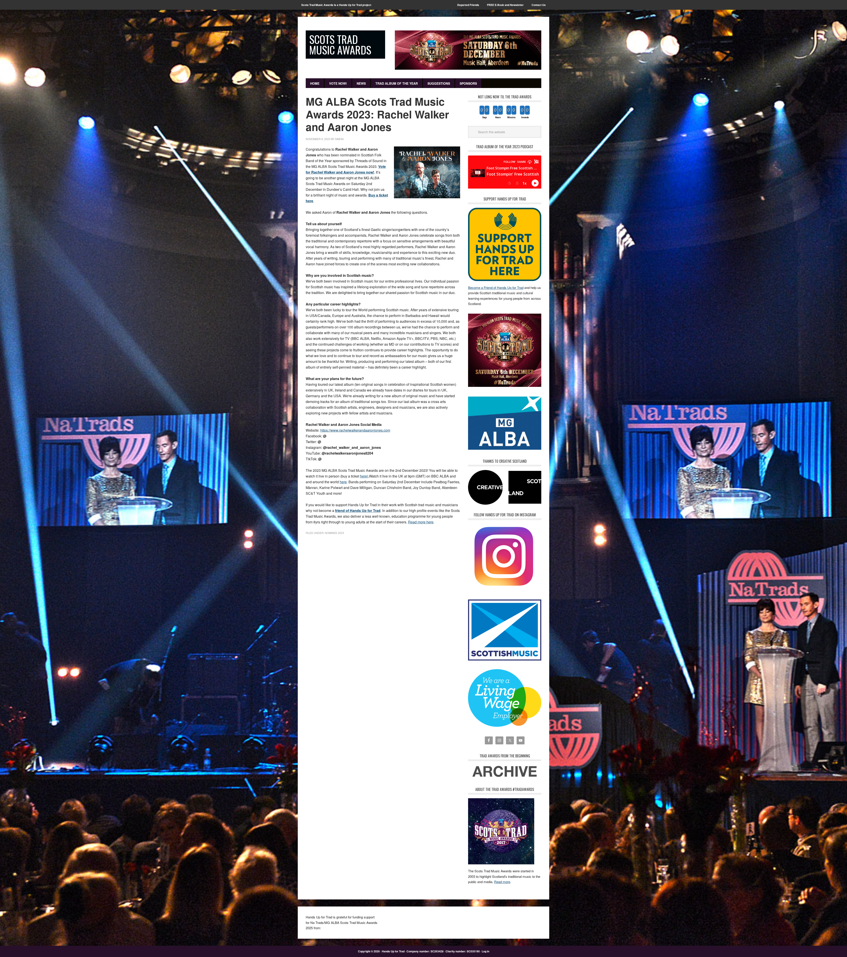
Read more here (420, 521)
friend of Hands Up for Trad (357, 510)
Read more (502, 881)
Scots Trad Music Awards (340, 44)
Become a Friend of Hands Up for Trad (495, 287)
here (363, 476)
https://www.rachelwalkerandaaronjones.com (355, 430)
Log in (485, 951)
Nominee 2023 (334, 533)
